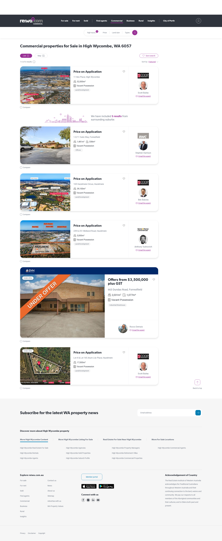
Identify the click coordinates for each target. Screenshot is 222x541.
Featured (152, 62)
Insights (151, 21)
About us (51, 491)
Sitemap (51, 496)
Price (105, 33)
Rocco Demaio (136, 327)
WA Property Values (55, 506)
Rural (141, 21)
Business (131, 21)
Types (127, 33)
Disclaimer (32, 533)
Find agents (101, 21)
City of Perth (169, 21)
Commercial (116, 21)
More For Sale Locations (163, 439)
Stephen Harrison (143, 153)
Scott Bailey (143, 93)
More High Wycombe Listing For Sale (75, 439)
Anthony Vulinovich (143, 247)
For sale (64, 21)
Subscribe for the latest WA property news (59, 412)
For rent (76, 21)
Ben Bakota (143, 200)
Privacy (22, 533)
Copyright (41, 533)
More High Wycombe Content (34, 439)
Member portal (92, 477)
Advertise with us (54, 501)
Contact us (52, 480)
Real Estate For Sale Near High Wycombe (122, 439)
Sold (86, 21)
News (50, 486)
